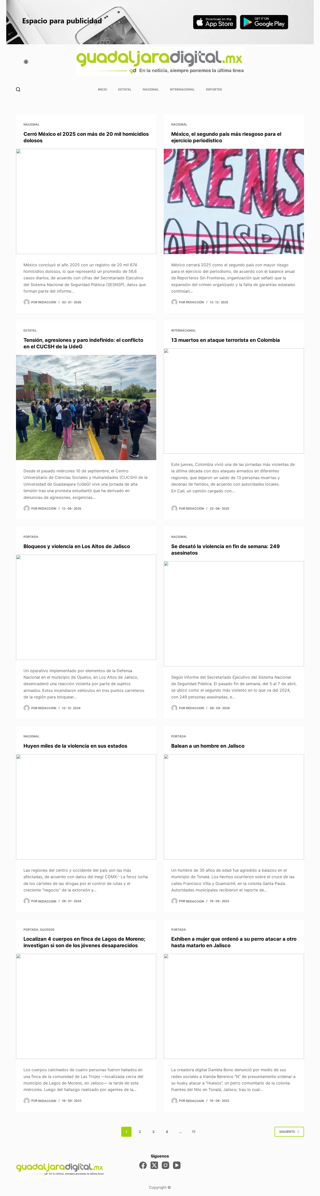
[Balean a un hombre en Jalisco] (234, 806)
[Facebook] (143, 1165)
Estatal (125, 89)
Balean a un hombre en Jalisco (207, 746)
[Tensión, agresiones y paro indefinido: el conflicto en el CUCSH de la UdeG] (86, 407)
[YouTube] (176, 1165)
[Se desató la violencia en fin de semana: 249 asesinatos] (234, 613)
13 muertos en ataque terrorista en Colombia (225, 340)
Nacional (151, 89)
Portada (31, 537)
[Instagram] (165, 1165)
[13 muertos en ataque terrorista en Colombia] (234, 401)
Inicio (102, 89)
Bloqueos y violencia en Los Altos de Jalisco (77, 546)
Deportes (214, 89)
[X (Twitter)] (154, 1165)
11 (194, 1131)
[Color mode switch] (26, 61)
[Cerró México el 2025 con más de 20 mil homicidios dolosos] (86, 201)
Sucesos (47, 929)
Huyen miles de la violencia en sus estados (75, 746)
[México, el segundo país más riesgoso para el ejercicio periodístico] (234, 201)
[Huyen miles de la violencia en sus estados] (86, 806)
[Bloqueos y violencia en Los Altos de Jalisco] (86, 607)
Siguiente (287, 1131)
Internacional (182, 89)
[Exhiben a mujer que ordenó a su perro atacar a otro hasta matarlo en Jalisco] (234, 1006)
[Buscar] (18, 89)
